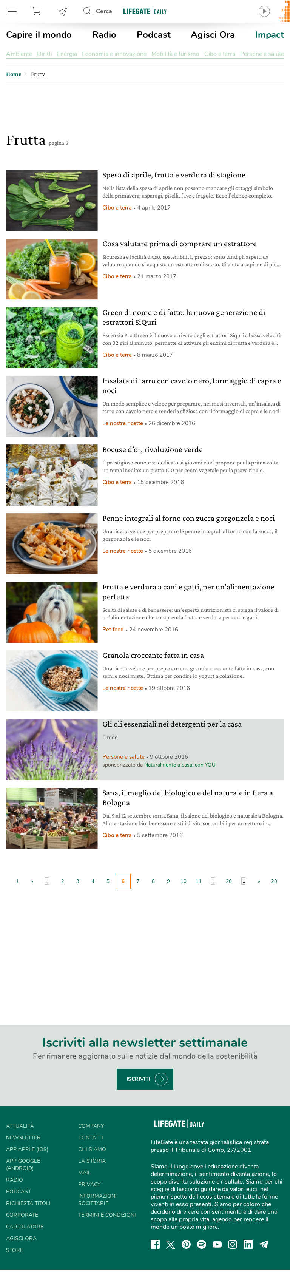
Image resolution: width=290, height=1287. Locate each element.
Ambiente (19, 54)
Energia (67, 54)
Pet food (113, 629)
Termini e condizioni (107, 1215)
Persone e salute (262, 54)
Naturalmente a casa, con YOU (180, 764)
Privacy (89, 1184)
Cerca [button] (104, 11)
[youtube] (217, 1244)
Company (91, 1126)
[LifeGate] (145, 11)
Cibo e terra (219, 54)
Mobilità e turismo (175, 54)
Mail (84, 1172)
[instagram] (232, 1244)
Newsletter (63, 11)
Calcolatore (24, 1226)
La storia (92, 1161)
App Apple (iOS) (27, 1149)
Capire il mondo (39, 35)
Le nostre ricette (122, 423)
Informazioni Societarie (97, 1200)
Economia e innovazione (114, 54)
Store (37, 11)
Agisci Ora (213, 35)
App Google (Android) (23, 1164)
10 (183, 881)
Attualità (20, 1126)
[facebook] (155, 1244)
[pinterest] (186, 1244)
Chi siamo (92, 1149)
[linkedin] (248, 1244)
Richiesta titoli (28, 1203)
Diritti (44, 54)
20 (229, 881)
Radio (104, 35)
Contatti (90, 1137)
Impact (269, 35)
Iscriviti (138, 1079)
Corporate (22, 1215)
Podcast (154, 35)
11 (199, 881)
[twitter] (170, 1244)
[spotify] (201, 1244)
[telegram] (263, 1244)
